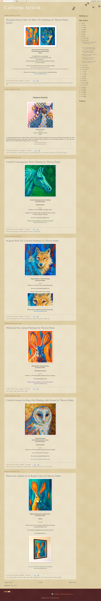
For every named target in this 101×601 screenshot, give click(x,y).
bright (15, 577)
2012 (82, 92)
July (83, 71)
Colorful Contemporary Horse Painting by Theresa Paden (33, 161)
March (83, 80)
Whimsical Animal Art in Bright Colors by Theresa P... (89, 62)
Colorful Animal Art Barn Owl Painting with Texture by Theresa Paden (40, 400)
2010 (82, 96)
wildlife (71, 82)
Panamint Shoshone (62, 152)
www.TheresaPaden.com (40, 222)
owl (44, 466)
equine (24, 231)
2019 (82, 27)
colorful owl (39, 466)
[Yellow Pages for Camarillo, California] (7, 591)
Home (40, 582)
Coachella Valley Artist (35, 152)
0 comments (27, 80)
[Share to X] (36, 81)
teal (39, 577)
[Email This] (33, 81)
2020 (82, 25)
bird (15, 466)
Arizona (15, 82)
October (84, 65)
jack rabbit (43, 82)
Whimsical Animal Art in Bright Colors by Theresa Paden (33, 475)
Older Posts (72, 582)
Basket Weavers (13, 152)
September (84, 67)
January (84, 85)
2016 (82, 34)
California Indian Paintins (23, 152)
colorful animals (25, 82)
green (28, 231)
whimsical (55, 577)
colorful (21, 231)
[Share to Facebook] (38, 81)
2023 (82, 23)
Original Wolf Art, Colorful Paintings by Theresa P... (88, 51)
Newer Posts (8, 582)
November (84, 40)
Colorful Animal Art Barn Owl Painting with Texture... (88, 58)
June (83, 74)
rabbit (60, 82)
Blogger (57, 597)
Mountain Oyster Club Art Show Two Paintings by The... (89, 42)
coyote (34, 318)
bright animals (17, 318)
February (84, 82)
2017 (82, 31)
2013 (82, 90)
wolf (7, 84)
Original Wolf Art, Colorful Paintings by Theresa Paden (32, 240)
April (83, 78)
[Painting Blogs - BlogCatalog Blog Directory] (62, 594)
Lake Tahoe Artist (45, 152)
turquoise (50, 577)
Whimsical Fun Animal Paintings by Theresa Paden (30, 327)
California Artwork (22, 7)
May (83, 76)
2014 (82, 87)
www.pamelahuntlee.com (40, 144)
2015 (82, 36)
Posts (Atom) (14, 585)
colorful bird (34, 466)
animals (11, 82)
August (84, 69)
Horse (31, 231)
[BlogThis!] (35, 81)
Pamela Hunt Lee (15, 150)
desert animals (37, 82)
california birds (19, 466)
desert (31, 82)
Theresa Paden (65, 82)
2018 (82, 29)
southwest (35, 577)
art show (20, 82)
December (84, 38)
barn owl (11, 466)
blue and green (15, 231)
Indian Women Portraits (40, 142)
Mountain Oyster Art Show (52, 82)
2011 (82, 94)
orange (27, 577)
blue (11, 231)
